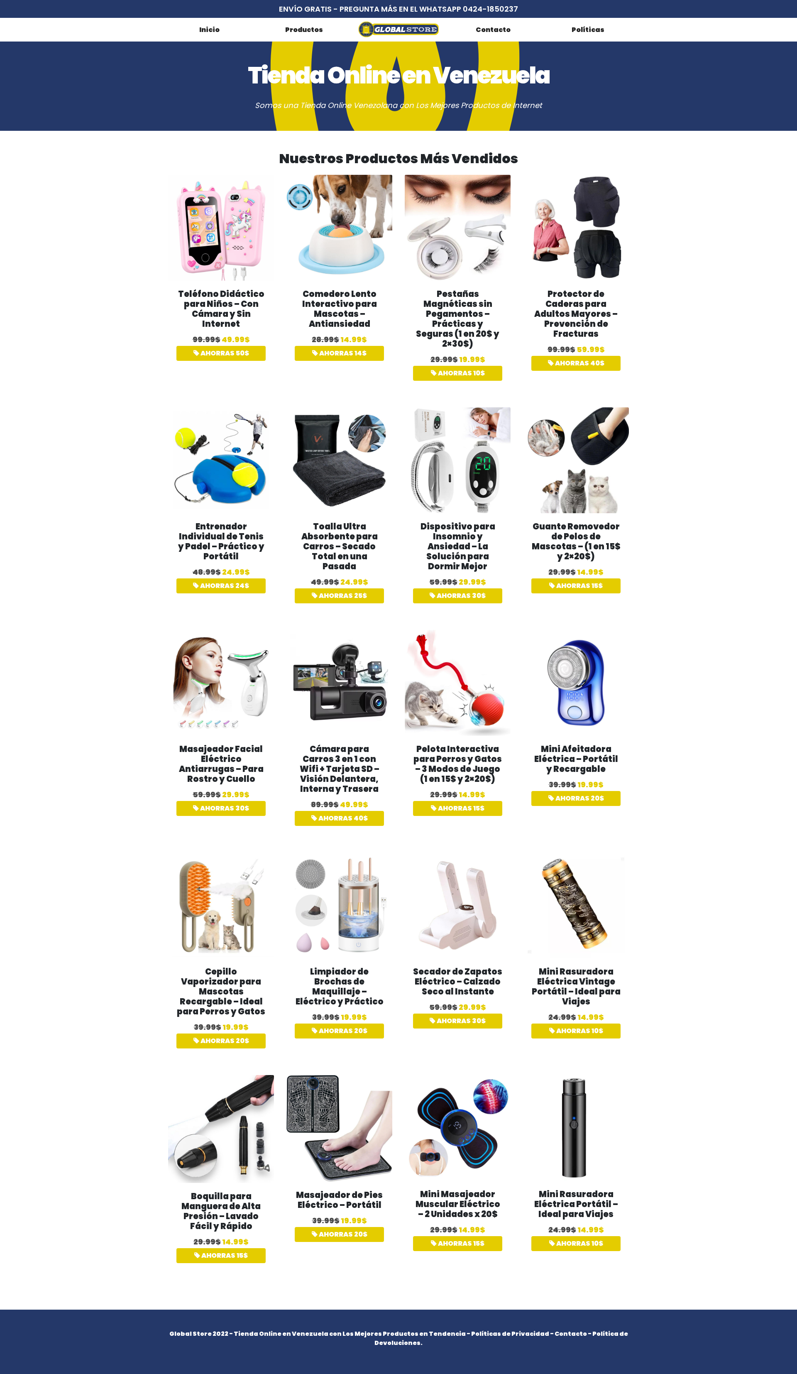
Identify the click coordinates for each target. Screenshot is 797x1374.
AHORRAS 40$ (579, 363)
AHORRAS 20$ (579, 798)
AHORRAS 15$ (579, 585)
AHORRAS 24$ (224, 585)
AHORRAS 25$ (342, 595)
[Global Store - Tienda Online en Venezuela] (398, 29)
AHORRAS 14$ (342, 353)
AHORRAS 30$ (460, 595)
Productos (304, 29)
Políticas (588, 29)
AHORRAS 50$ (224, 353)
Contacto (493, 29)
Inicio (209, 29)
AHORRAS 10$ (461, 373)
